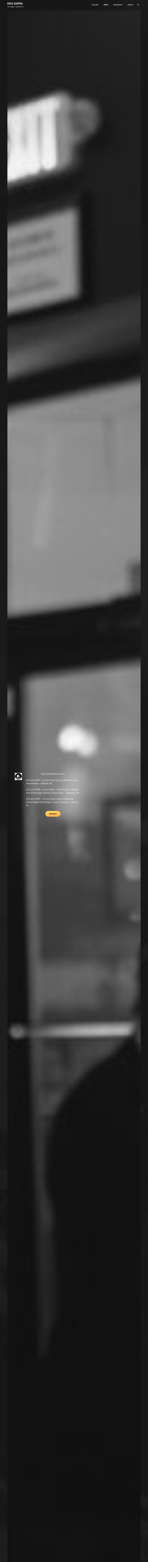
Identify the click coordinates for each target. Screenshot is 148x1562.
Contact (53, 814)
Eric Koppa (15, 3)
